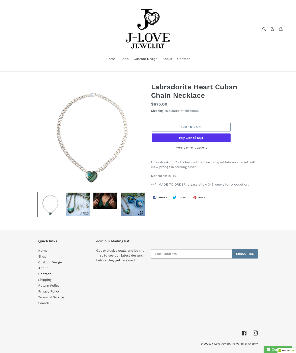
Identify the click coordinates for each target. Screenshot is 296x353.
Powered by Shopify (245, 343)
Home (43, 250)
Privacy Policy (49, 291)
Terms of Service (51, 297)
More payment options (191, 147)
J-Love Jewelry (221, 343)
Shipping (157, 111)
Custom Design (50, 262)
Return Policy (48, 285)
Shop (42, 256)
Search (43, 303)
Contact (44, 274)
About (43, 268)
